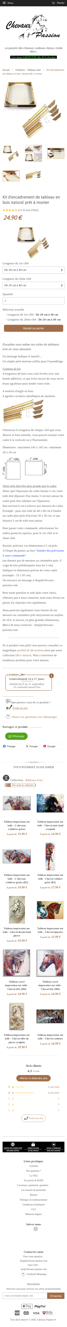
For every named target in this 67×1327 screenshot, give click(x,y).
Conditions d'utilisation (33, 1204)
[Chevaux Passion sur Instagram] (35, 1229)
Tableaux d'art (34, 69)
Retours (33, 1194)
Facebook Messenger (36, 1274)
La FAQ (33, 1175)
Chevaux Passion (45, 1319)
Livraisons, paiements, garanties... (33, 1185)
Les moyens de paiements (33, 1190)
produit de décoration (30, 650)
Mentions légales (33, 1214)
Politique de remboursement (33, 1199)
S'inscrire (56, 1296)
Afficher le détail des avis (33, 1078)
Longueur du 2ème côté (17, 278)
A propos (33, 1165)
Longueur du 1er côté (16, 263)
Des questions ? (33, 1170)
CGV (33, 1209)
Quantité (8, 294)
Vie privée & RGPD (33, 1180)
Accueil (6, 69)
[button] (10, 210)
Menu (10, 3)
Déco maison (23, 655)
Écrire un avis (20, 708)
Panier (60, 2)
